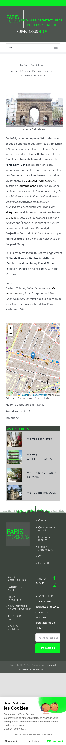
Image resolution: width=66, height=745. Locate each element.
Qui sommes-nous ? (46, 529)
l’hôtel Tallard (47, 263)
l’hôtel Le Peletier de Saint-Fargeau (27, 268)
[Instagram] (54, 585)
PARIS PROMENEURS (17, 579)
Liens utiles (45, 563)
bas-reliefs (12, 217)
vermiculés (45, 180)
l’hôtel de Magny (26, 263)
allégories (12, 212)
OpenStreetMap (39, 394)
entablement (28, 186)
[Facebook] (54, 578)
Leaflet (24, 394)
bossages (32, 180)
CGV (40, 556)
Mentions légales (44, 538)
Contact (42, 520)
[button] (33, 356)
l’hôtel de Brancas (17, 258)
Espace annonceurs (45, 548)
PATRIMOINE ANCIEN (16, 588)
